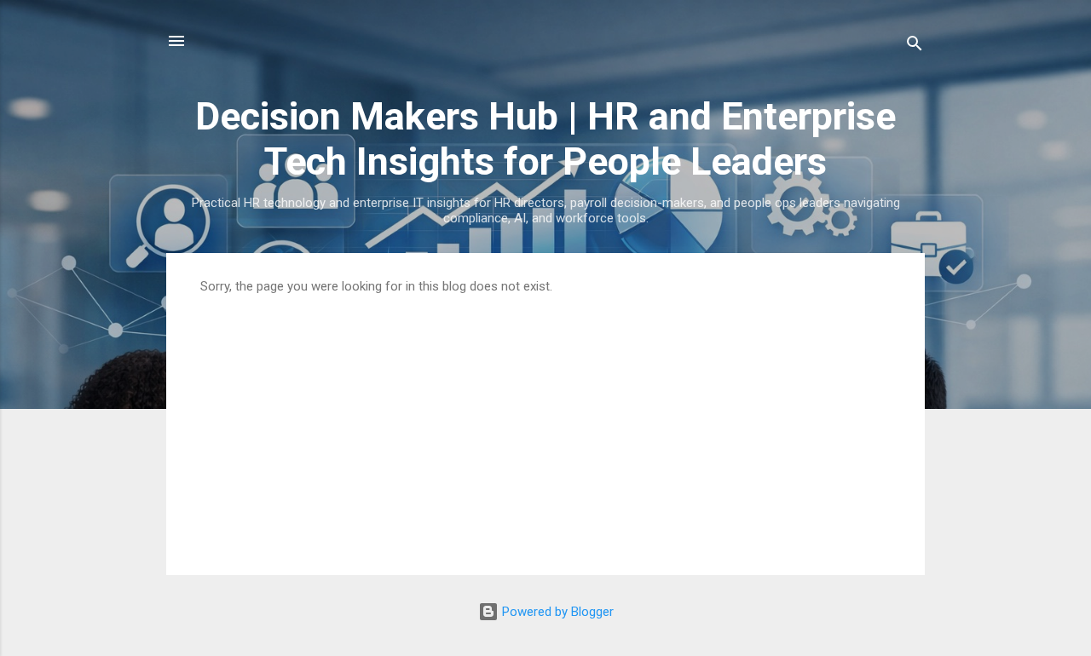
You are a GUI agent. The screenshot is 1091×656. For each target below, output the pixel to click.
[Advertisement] (545, 421)
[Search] (914, 46)
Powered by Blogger (556, 611)
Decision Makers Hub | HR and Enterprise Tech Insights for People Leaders (545, 139)
